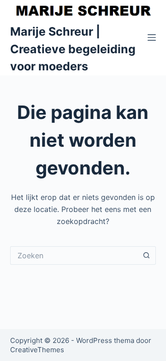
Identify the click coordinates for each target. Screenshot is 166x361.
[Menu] (152, 37)
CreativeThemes (37, 349)
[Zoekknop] (146, 255)
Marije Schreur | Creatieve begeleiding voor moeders (73, 49)
